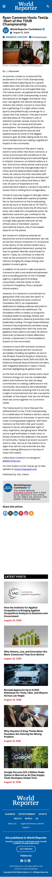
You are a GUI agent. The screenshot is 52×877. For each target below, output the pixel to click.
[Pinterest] (21, 513)
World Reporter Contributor (26, 29)
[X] (10, 513)
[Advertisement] (26, 546)
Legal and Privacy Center (32, 823)
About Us (12, 823)
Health (18, 818)
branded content (23, 492)
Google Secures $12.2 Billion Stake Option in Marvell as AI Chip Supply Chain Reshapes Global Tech (24, 775)
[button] (4, 6)
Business (10, 814)
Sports (43, 814)
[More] (31, 513)
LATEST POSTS (15, 576)
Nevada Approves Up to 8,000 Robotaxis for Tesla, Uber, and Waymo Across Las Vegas (26, 693)
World (28, 818)
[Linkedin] (15, 513)
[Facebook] (5, 513)
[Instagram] (26, 513)
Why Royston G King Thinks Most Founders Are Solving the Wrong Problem (23, 734)
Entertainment (39, 37)
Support (26, 827)
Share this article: (13, 506)
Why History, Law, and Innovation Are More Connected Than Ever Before (25, 653)
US (36, 818)
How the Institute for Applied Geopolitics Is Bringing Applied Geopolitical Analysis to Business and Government (26, 612)
